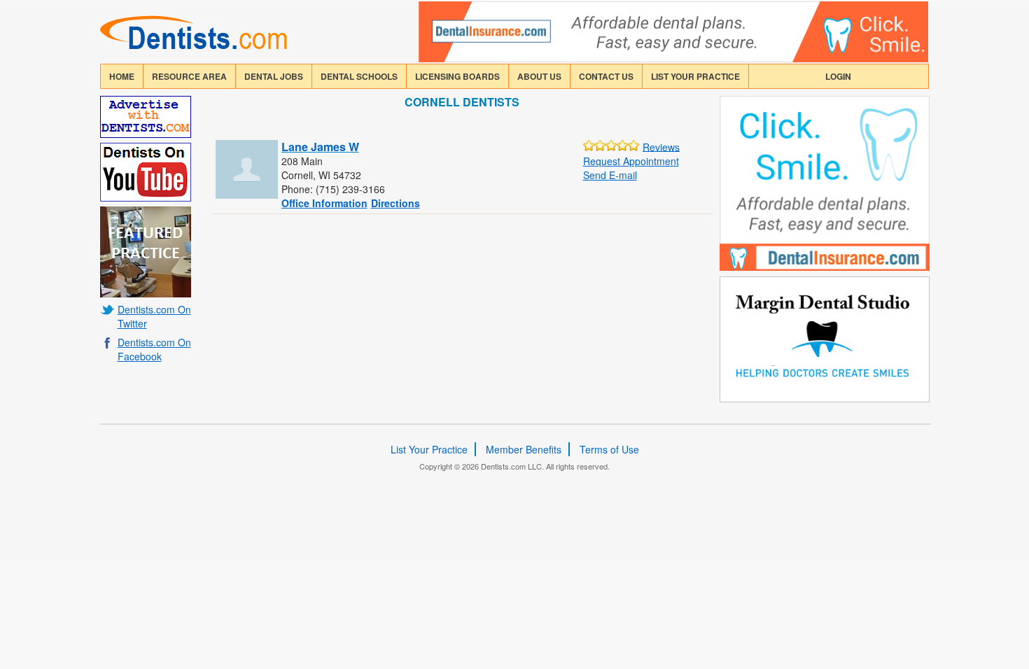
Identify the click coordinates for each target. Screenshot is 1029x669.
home (121, 76)
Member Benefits (523, 449)
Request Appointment (631, 161)
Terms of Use (609, 449)
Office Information (324, 203)
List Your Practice (695, 76)
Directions (395, 203)
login (838, 76)
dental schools (359, 76)
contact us (606, 76)
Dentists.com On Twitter (154, 316)
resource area (189, 76)
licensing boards (457, 76)
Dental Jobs (273, 76)
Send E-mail (610, 175)
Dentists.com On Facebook (154, 349)
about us (539, 76)
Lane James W (320, 147)
